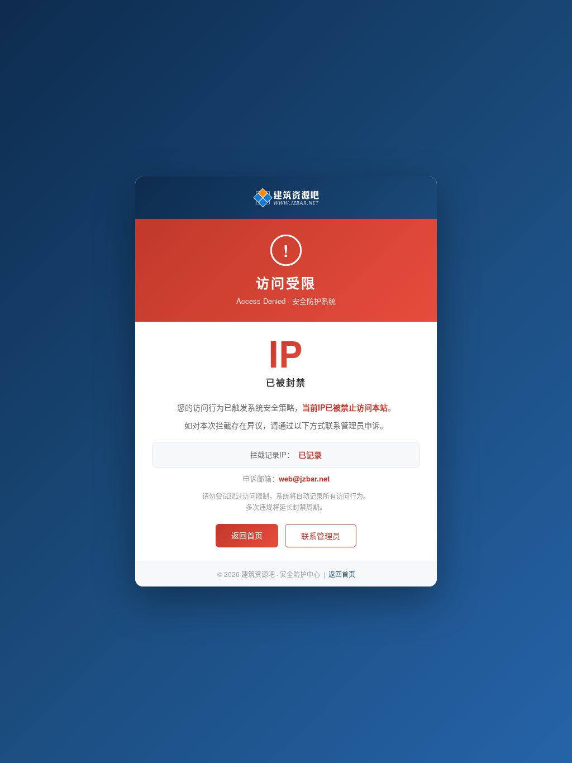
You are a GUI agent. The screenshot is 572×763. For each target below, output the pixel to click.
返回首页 (247, 535)
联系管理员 (320, 535)
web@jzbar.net (304, 478)
